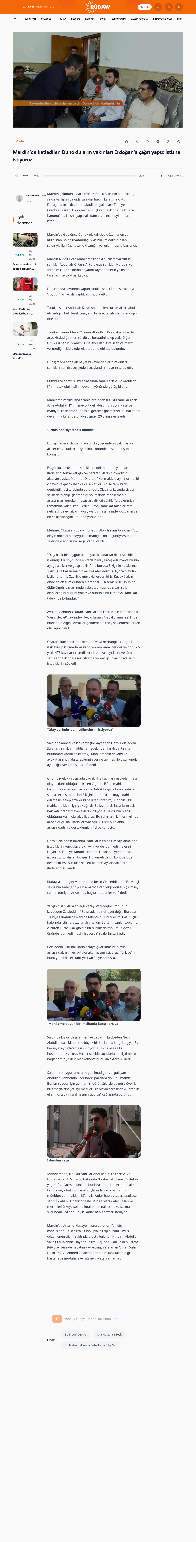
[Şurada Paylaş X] (136, 141)
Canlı (143, 7)
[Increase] (162, 176)
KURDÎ (45, 7)
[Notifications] (179, 7)
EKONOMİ (76, 18)
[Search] (158, 7)
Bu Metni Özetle (75, 1334)
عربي (24, 7)
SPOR (179, 18)
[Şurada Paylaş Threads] (168, 141)
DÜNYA (63, 18)
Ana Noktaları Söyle (110, 1334)
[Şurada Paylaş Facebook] (126, 141)
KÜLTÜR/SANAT (118, 18)
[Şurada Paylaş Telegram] (157, 141)
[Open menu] (15, 19)
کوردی (52, 7)
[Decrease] (151, 176)
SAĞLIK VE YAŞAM (140, 18)
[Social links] (16, 7)
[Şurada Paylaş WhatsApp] (147, 141)
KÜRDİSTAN (30, 18)
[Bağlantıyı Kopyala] (178, 141)
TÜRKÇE (31, 7)
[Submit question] (57, 1319)
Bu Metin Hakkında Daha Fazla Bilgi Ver (91, 1345)
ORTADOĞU (45, 18)
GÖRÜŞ (103, 18)
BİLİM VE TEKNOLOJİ (162, 18)
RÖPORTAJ (90, 18)
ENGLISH (39, 7)
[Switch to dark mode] (169, 7)
